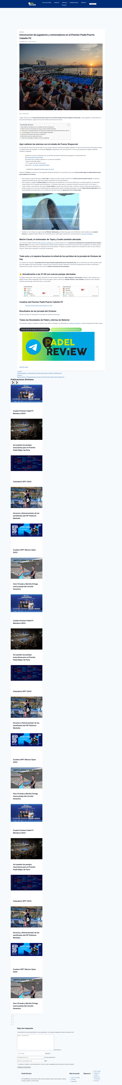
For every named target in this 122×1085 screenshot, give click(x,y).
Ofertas (83, 2)
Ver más (64, 5)
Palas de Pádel (46, 2)
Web (45, 1061)
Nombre (48, 1053)
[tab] (13, 1024)
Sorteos (56, 2)
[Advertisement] (61, 18)
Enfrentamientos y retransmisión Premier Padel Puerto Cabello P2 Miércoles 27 (39, 372)
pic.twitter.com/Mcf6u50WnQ (41, 165)
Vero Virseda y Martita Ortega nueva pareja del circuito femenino (25, 586)
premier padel (23, 367)
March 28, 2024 (49, 169)
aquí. (58, 314)
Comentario (57, 1050)
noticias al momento (75, 323)
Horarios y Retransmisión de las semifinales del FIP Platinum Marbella (26, 515)
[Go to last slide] (13, 382)
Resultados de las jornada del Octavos (31, 136)
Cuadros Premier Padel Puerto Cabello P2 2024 (38, 305)
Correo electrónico (50, 1057)
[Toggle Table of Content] (67, 125)
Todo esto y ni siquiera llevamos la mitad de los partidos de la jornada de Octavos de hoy (45, 130)
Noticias (64, 2)
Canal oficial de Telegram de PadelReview (34, 329)
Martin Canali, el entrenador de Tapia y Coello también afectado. (38, 129)
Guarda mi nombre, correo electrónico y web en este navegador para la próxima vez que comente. (46, 1064)
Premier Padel (74, 2)
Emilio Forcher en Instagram (45, 242)
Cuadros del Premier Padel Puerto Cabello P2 (33, 134)
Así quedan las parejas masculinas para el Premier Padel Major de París (24, 447)
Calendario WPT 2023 (22, 482)
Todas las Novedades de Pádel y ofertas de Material (35, 138)
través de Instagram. (87, 234)
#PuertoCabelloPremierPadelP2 (34, 157)
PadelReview (24, 41)
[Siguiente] (17, 382)
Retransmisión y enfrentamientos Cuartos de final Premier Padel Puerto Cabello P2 (40, 376)
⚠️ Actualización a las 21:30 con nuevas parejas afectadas (37, 132)
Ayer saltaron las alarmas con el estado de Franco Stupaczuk (37, 127)
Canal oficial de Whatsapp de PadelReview (66, 329)
